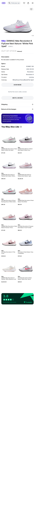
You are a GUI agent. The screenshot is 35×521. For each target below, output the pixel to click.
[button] (21, 127)
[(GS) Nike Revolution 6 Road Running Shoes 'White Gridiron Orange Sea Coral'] (9, 189)
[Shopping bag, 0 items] (28, 3)
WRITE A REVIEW (17, 98)
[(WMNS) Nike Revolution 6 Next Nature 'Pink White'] (26, 189)
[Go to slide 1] (7, 197)
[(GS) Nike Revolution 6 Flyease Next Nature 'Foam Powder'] (26, 215)
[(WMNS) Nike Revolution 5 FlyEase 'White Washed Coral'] (9, 266)
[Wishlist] (24, 3)
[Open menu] (33, 3)
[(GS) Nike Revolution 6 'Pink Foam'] (9, 240)
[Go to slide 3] (25, 197)
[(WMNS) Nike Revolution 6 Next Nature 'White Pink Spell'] (9, 137)
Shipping (4, 104)
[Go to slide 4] (9, 197)
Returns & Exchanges (8, 109)
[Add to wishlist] (31, 9)
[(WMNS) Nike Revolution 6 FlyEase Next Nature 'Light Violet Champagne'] (26, 163)
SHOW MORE (17, 84)
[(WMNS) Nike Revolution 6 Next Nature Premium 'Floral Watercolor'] (9, 215)
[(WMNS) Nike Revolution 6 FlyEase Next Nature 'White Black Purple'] (9, 163)
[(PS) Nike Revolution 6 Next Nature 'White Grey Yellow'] (26, 266)
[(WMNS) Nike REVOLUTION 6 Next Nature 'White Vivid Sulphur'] (26, 137)
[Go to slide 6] (27, 197)
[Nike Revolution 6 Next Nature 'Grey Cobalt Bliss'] (26, 240)
